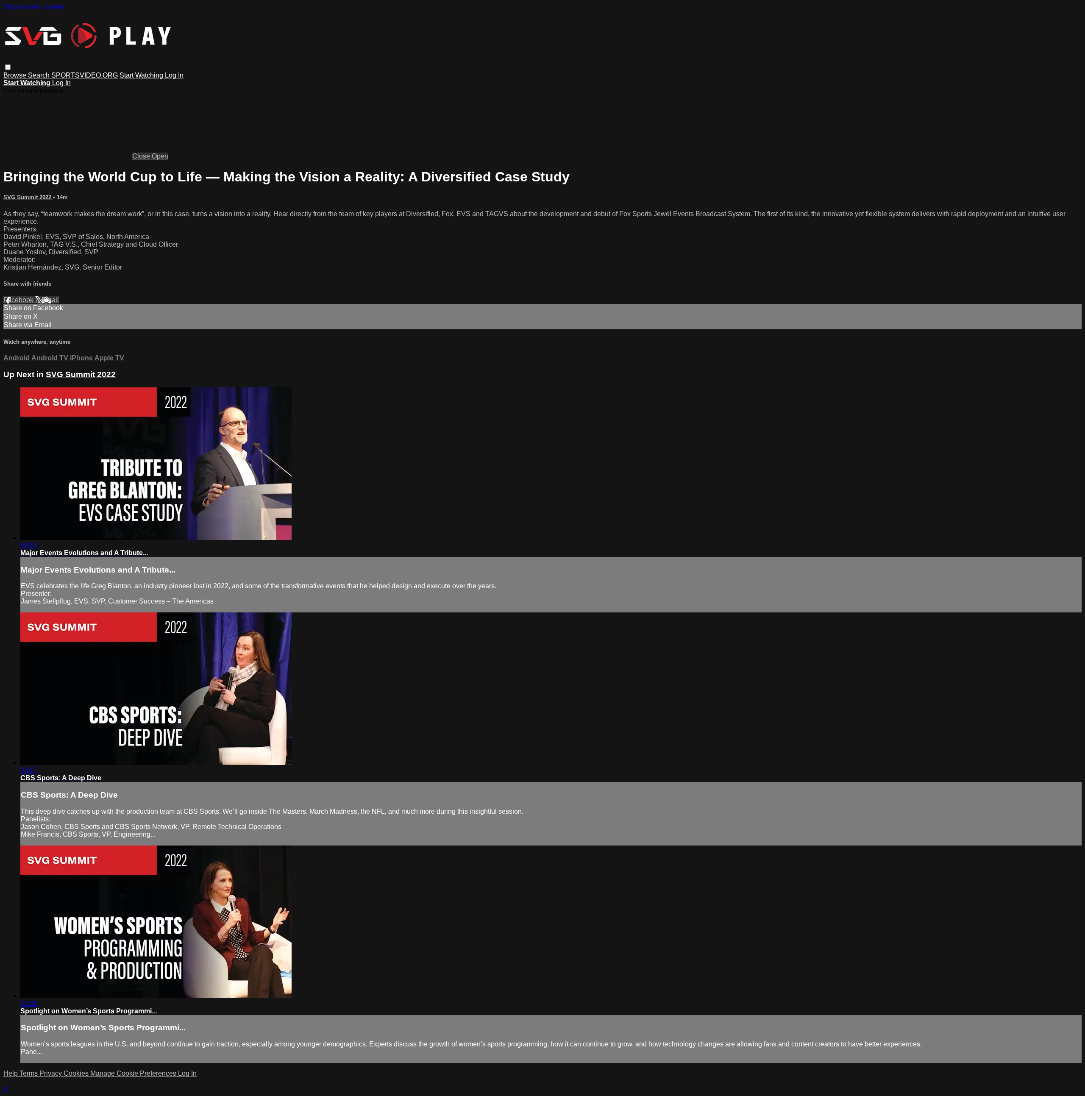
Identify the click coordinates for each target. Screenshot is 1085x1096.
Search (39, 75)
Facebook (19, 299)
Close (142, 156)
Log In (174, 75)
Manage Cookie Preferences (134, 1073)
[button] (8, 67)
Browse (15, 75)
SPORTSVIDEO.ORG (84, 75)
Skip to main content (33, 7)
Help (11, 1073)
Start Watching (142, 75)
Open (160, 156)
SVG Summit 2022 (28, 197)
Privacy (51, 1073)
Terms (29, 1073)
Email (50, 299)
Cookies (77, 1073)
